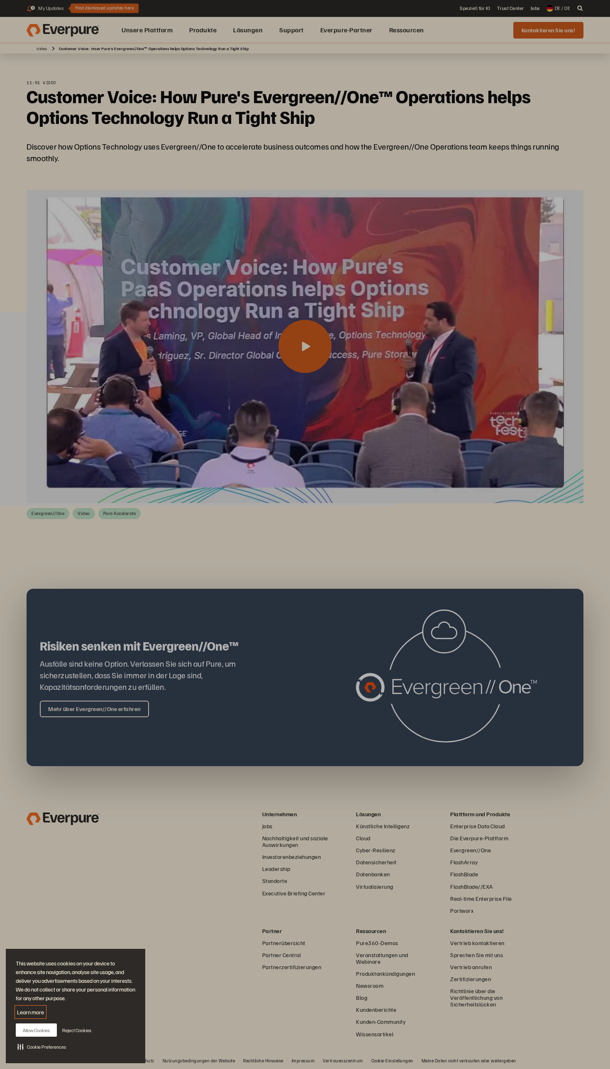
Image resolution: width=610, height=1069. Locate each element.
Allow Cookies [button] (36, 1030)
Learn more (30, 1012)
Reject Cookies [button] (76, 1030)
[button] (42, 1046)
